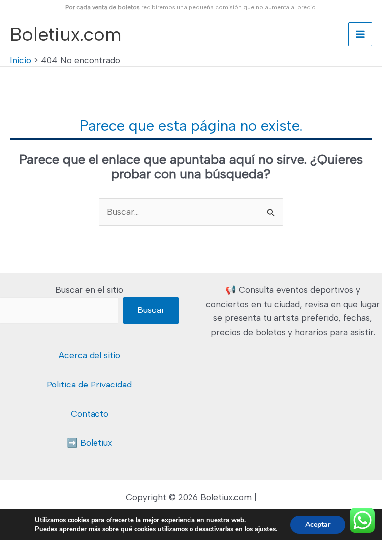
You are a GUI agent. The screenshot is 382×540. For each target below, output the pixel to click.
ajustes (265, 529)
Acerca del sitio (89, 355)
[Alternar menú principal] (360, 34)
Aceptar (317, 524)
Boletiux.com (66, 34)
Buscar (151, 310)
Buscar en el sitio (89, 290)
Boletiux (96, 443)
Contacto (89, 414)
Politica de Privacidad (89, 384)
